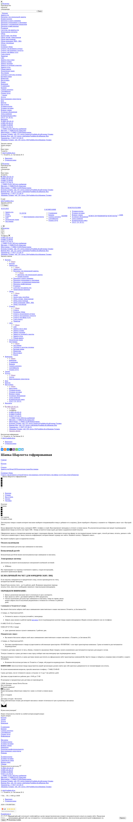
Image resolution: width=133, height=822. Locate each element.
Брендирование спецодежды (11, 751)
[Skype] (19, 449)
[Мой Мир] (8, 449)
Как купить (13, 388)
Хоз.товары (17, 345)
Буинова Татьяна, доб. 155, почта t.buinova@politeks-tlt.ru (27, 134)
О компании (5, 727)
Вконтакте (8, 158)
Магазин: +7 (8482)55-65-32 (13, 130)
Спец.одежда (67, 475)
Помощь (4, 753)
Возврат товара (6, 745)
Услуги (11, 377)
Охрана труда (5, 734)
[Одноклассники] (5, 449)
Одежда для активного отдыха (11, 475)
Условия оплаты (6, 742)
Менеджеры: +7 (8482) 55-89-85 (16, 132)
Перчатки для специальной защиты (30, 275)
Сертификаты (6, 732)
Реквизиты (5, 747)
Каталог (12, 263)
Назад (13, 261)
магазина (35, 620)
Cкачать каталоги (7, 730)
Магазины (4, 740)
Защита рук (17, 269)
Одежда (16, 310)
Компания (12, 360)
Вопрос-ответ (5, 762)
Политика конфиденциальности (12, 749)
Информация (5, 736)
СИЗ (15, 327)
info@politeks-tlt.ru (8, 153)
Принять (122, 818)
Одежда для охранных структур (33, 475)
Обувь (15, 295)
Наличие (8, 493)
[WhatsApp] (16, 449)
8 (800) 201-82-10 (7, 121)
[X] (11, 449)
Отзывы (8, 495)
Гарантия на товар (7, 760)
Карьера (4, 729)
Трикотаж (75, 475)
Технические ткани (23, 469)
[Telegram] (22, 449)
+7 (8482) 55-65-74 (13, 129)
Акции (3, 719)
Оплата (7, 499)
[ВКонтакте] (2, 449)
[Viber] (13, 449)
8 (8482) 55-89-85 (7, 125)
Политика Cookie (15, 820)
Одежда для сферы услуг (54, 475)
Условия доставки (7, 744)
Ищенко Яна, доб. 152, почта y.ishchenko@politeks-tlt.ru (25, 136)
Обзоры (3, 764)
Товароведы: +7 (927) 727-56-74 (12, 138)
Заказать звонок (14, 431)
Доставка (8, 500)
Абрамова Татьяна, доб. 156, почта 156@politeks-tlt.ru (26, 140)
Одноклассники (10, 160)
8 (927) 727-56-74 (7, 127)
